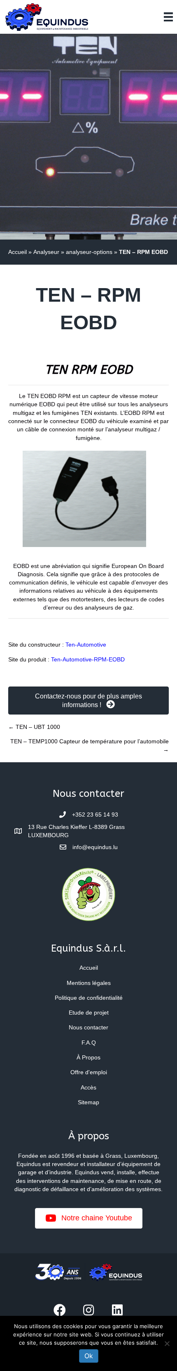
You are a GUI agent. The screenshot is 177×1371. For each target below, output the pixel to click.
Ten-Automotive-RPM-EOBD (88, 659)
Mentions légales (89, 983)
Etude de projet (89, 1012)
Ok (88, 1356)
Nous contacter (88, 1027)
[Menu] (168, 17)
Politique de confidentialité (89, 997)
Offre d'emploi (88, 1072)
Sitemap (88, 1102)
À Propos (88, 1057)
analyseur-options (89, 252)
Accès (88, 1087)
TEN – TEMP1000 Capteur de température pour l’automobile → (89, 745)
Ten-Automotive (85, 644)
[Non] (167, 1343)
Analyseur (46, 252)
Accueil (17, 252)
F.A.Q (89, 1042)
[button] (59, 1310)
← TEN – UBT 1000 (34, 727)
